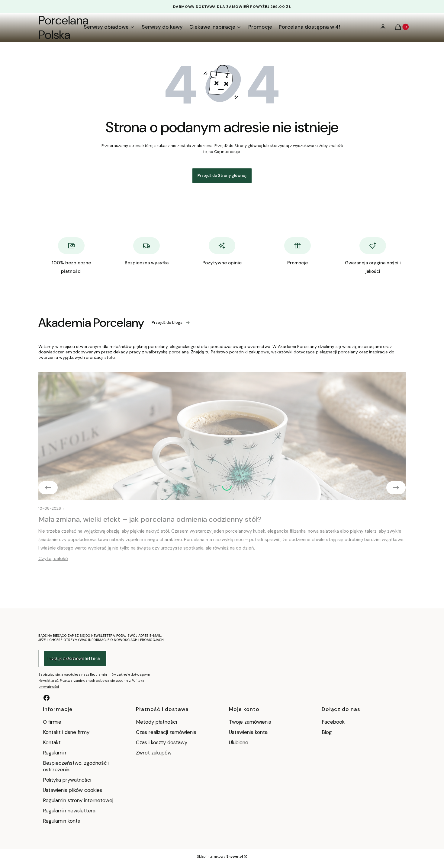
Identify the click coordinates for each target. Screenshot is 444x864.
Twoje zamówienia (250, 722)
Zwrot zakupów (154, 752)
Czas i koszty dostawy (161, 742)
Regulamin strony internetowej (78, 800)
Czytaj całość (53, 559)
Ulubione (238, 742)
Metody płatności (156, 722)
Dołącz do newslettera (75, 658)
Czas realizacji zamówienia (166, 732)
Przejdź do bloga (167, 322)
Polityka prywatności (67, 779)
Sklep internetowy (220, 856)
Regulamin (98, 674)
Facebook (334, 722)
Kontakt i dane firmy (66, 732)
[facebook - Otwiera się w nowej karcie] (46, 697)
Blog (327, 732)
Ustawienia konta (248, 732)
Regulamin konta (61, 821)
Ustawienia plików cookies (73, 790)
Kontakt (52, 742)
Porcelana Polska (63, 27)
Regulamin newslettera (69, 810)
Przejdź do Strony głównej (222, 175)
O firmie (52, 722)
